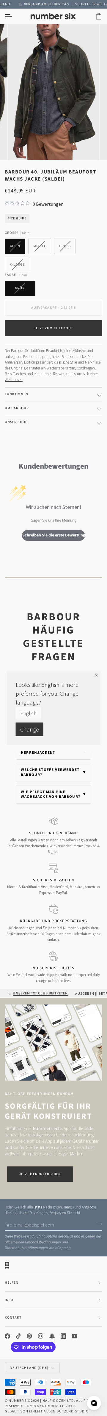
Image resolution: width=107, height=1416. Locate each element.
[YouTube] (74, 1336)
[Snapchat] (52, 1336)
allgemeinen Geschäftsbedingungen (33, 1242)
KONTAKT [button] (13, 1317)
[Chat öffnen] (94, 1403)
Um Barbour (17, 408)
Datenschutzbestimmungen (26, 1248)
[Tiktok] (18, 1336)
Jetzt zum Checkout (53, 328)
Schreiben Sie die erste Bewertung (53, 535)
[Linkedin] (63, 1336)
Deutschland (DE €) (29, 1367)
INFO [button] (9, 1300)
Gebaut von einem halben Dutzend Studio (47, 1411)
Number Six (19, 1400)
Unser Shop (16, 422)
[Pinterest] (29, 1336)
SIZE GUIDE (17, 218)
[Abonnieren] (97, 1224)
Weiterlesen (14, 379)
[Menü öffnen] (14, 16)
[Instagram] (40, 1336)
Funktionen (16, 394)
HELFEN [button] (11, 1282)
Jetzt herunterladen (40, 1173)
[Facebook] (7, 1336)
